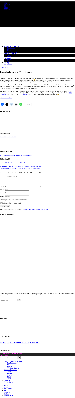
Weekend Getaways (13, 368)
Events (2, 67)
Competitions (8, 382)
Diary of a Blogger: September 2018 (8, 136)
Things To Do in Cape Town (13, 361)
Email (2, 193)
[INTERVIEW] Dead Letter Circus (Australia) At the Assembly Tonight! (16, 155)
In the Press (7, 4)
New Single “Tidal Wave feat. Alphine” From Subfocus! (12, 162)
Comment (3, 186)
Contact (6, 8)
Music (7, 67)
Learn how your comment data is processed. (35, 209)
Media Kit (6, 7)
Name (2, 189)
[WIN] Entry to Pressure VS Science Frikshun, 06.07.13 (20, 168)
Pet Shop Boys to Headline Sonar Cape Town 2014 (20, 342)
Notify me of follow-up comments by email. (15, 200)
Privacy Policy (7, 9)
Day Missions (11, 363)
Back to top (4, 355)
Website (2, 196)
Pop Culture (8, 375)
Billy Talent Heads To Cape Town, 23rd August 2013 (21, 166)
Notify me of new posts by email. (11, 203)
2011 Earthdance (23, 94)
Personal (7, 380)
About (5, 3)
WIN (5, 6)
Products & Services (10, 370)
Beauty (9, 373)
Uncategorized (5, 336)
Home (5, 2)
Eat (8, 365)
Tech (9, 371)
